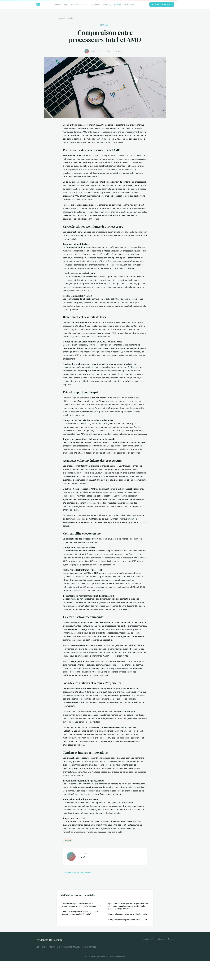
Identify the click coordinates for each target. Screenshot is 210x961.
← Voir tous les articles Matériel (77, 872)
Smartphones (129, 4)
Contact (171, 939)
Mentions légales (158, 939)
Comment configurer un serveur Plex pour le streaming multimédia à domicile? (81, 912)
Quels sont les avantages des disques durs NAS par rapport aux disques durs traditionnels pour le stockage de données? (128, 906)
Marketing (107, 4)
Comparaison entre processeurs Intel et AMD (127, 914)
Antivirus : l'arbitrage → (162, 4)
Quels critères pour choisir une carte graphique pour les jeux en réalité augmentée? (81, 904)
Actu (66, 4)
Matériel (117, 4)
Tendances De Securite (49, 939)
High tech (75, 4)
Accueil (58, 4)
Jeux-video (95, 4)
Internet (84, 4)
